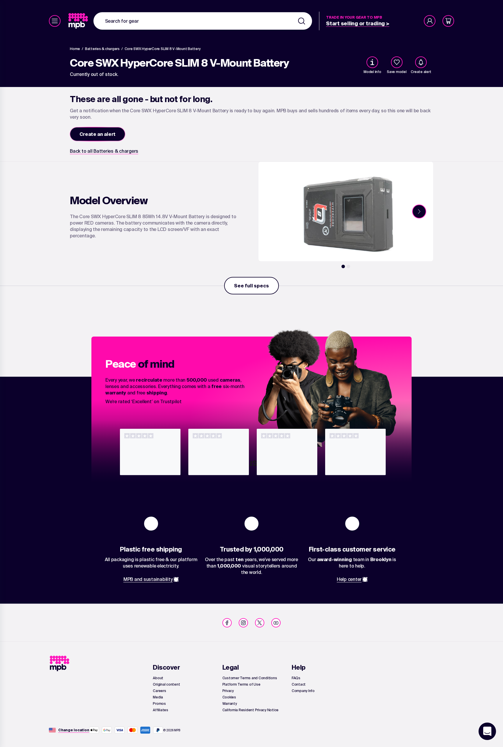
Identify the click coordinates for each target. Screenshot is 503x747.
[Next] (419, 211)
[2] (348, 266)
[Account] (429, 21)
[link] (78, 21)
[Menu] (55, 21)
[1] (343, 266)
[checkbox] (397, 62)
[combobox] (202, 21)
